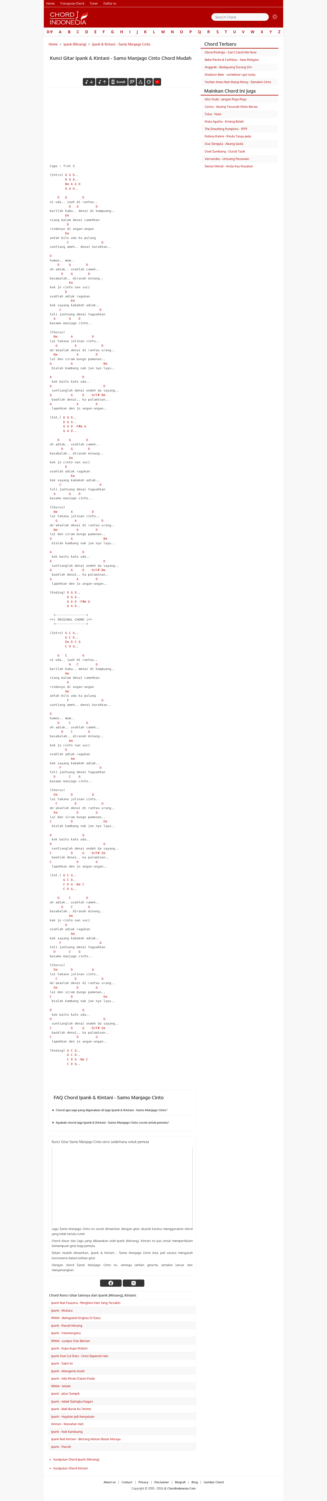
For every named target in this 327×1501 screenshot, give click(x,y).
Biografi (180, 1482)
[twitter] (133, 1283)
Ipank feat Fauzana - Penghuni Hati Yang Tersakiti (85, 1303)
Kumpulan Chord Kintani (70, 1468)
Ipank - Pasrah (61, 1447)
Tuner (94, 3)
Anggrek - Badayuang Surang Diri (228, 67)
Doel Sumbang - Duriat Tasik (225, 151)
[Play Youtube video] (122, 1186)
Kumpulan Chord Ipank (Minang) (76, 1459)
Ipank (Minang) (74, 44)
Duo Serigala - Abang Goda (224, 144)
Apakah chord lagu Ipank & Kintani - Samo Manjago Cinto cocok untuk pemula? (112, 1122)
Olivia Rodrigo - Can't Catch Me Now (230, 52)
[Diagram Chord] (132, 82)
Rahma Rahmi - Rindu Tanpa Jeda (228, 136)
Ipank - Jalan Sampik (65, 1393)
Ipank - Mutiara (62, 1310)
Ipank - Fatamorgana (66, 1333)
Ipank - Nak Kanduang (67, 1431)
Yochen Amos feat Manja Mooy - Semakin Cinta (238, 82)
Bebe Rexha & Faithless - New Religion (232, 60)
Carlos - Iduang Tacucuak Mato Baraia (231, 106)
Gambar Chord (214, 1482)
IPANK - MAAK (61, 1386)
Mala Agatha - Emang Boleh (224, 121)
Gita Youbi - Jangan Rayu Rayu (226, 99)
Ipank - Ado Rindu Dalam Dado (73, 1378)
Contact (127, 1482)
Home (50, 3)
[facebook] (111, 1283)
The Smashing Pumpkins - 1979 (226, 129)
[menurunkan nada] (89, 82)
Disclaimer (161, 1482)
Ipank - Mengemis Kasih (68, 1371)
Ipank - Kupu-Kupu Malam (69, 1348)
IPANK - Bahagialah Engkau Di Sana (76, 1318)
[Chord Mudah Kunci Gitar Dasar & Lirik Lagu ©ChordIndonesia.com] (69, 17)
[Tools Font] (140, 82)
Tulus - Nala (213, 114)
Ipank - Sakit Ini (62, 1363)
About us (110, 1482)
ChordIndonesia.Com (181, 1488)
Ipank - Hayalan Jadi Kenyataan (73, 1416)
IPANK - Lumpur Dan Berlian (70, 1341)
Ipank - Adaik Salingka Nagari (72, 1401)
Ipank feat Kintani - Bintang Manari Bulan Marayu (86, 1439)
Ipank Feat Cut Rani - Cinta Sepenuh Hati (79, 1356)
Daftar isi (109, 3)
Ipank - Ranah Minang (66, 1325)
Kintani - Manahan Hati (67, 1424)
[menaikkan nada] (102, 82)
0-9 (50, 31)
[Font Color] (149, 82)
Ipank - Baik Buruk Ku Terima (71, 1409)
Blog (195, 1482)
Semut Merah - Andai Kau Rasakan (229, 166)
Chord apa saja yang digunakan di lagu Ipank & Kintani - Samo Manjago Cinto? (112, 1110)
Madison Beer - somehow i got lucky (230, 74)
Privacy (143, 1482)
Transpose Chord (72, 3)
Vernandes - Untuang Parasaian (227, 159)
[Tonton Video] (157, 82)
